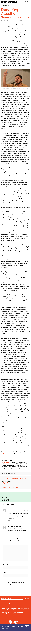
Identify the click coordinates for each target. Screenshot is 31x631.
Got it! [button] (27, 627)
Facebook (6, 501)
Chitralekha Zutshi (5, 462)
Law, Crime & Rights (6, 481)
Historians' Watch (6, 5)
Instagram (6, 499)
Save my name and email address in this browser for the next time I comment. (14, 584)
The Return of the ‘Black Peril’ (10, 487)
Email (5, 573)
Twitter (5, 497)
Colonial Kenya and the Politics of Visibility (14, 478)
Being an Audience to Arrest (10, 483)
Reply (9, 520)
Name (5, 565)
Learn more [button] (5, 628)
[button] (26, 1)
